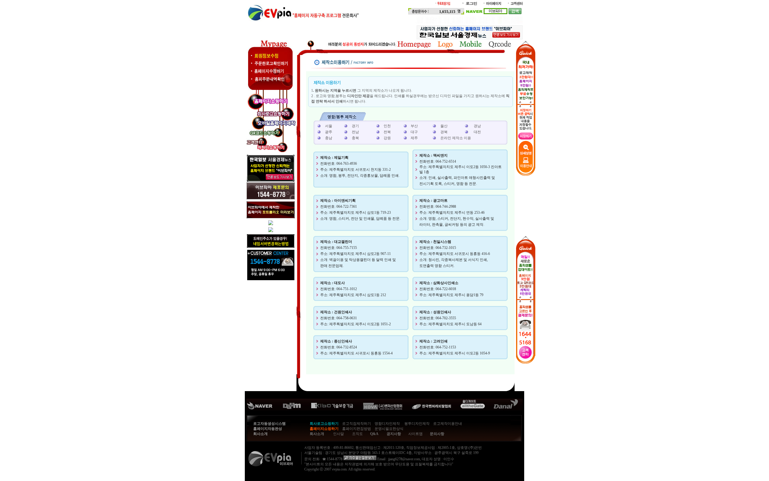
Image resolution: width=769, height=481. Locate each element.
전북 (387, 132)
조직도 (357, 434)
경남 (477, 126)
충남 (328, 138)
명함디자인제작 (387, 423)
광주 (328, 132)
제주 (414, 138)
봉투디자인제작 (417, 423)
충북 (355, 138)
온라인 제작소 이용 (455, 138)
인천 (387, 126)
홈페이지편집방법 (356, 429)
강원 (387, 138)
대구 (414, 132)
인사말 (338, 434)
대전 (477, 132)
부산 (414, 126)
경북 (444, 132)
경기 (355, 126)
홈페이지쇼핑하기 (324, 429)
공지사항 (394, 434)
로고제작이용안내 (447, 423)
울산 (444, 126)
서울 (328, 126)
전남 (355, 132)
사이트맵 (415, 434)
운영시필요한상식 (389, 429)
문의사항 (437, 434)
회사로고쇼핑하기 (324, 423)
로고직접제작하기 (356, 423)
